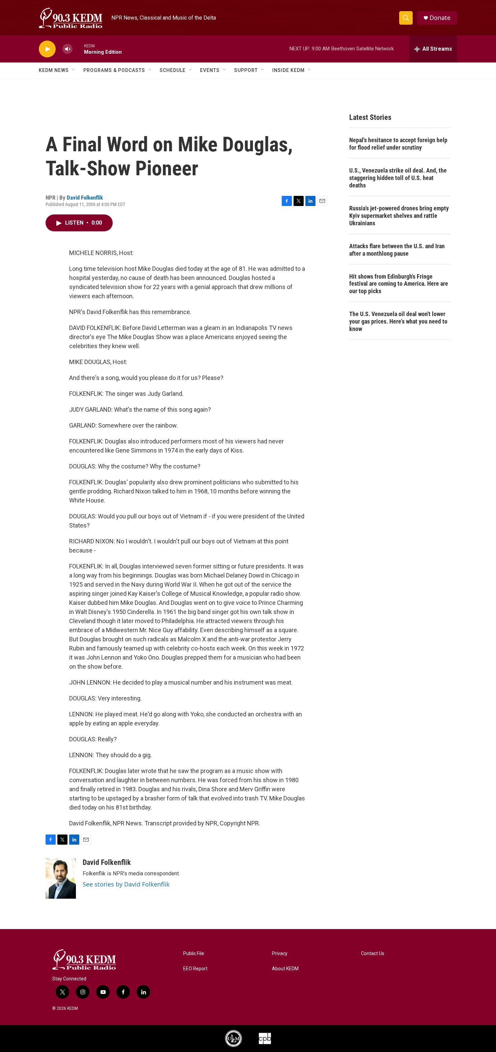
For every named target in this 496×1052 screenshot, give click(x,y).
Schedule (173, 70)
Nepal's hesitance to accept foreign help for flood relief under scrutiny (398, 143)
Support (246, 70)
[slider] (78, 48)
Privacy (279, 953)
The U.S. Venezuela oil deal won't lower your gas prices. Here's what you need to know (398, 321)
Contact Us (372, 953)
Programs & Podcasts (114, 70)
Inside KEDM (288, 70)
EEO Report (195, 968)
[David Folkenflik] (61, 878)
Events (210, 70)
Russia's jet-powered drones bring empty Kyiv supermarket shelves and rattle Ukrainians (399, 216)
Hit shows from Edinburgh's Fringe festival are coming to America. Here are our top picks (398, 284)
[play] (47, 49)
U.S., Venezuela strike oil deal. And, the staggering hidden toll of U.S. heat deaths (398, 178)
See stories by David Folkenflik (126, 884)
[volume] (67, 49)
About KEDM (285, 968)
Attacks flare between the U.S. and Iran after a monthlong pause (397, 249)
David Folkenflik (85, 197)
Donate (440, 17)
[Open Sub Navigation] (74, 70)
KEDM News (54, 70)
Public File (193, 953)
